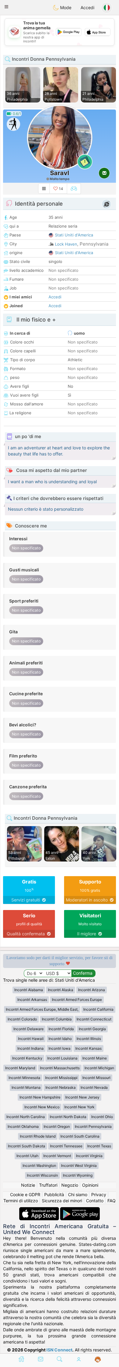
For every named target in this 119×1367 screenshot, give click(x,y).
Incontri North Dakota (68, 1116)
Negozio (69, 1185)
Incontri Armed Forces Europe (77, 999)
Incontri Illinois (89, 1038)
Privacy (98, 1194)
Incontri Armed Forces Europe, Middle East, (42, 1009)
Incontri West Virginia (79, 1165)
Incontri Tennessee (66, 1146)
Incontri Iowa (59, 1048)
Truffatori (48, 1185)
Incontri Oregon (57, 1126)
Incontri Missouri (96, 1077)
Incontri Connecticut (94, 1019)
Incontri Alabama (28, 989)
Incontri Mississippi (61, 1077)
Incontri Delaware (28, 1029)
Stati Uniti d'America (74, 234)
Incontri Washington (39, 1165)
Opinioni (90, 1185)
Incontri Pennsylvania (93, 1126)
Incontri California (98, 1009)
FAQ (111, 1200)
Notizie (28, 1185)
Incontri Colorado (22, 1019)
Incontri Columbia (57, 1019)
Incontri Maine (94, 1058)
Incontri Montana (26, 1087)
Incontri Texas (99, 1146)
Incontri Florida (61, 1029)
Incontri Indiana (30, 1048)
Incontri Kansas (88, 1048)
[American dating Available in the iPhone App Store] (39, 1210)
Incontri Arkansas (32, 999)
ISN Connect (59, 1349)
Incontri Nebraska (60, 1087)
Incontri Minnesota (24, 1077)
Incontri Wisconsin (42, 1175)
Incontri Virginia (89, 1155)
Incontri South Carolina (79, 1136)
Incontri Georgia (92, 1029)
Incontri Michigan (99, 1068)
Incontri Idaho (60, 1038)
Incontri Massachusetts (60, 1068)
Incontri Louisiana (62, 1058)
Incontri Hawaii (31, 1038)
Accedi (87, 7)
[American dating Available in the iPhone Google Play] (80, 1210)
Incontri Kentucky (27, 1058)
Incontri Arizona (91, 989)
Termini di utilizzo (20, 1200)
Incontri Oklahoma (23, 1126)
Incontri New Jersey (82, 1097)
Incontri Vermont (57, 1155)
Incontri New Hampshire (40, 1097)
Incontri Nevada (94, 1087)
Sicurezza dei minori (62, 1200)
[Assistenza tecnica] (97, 1360)
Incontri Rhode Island (38, 1136)
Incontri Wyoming (77, 1175)
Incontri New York (79, 1107)
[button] (6, 6)
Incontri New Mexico (42, 1107)
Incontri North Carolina (25, 1116)
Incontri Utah (27, 1155)
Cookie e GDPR (25, 1194)
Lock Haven (66, 244)
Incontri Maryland (20, 1068)
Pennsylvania (94, 244)
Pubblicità (54, 1194)
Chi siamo (77, 1194)
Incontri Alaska (60, 989)
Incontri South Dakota (26, 1146)
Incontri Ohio (102, 1116)
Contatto (94, 1200)
